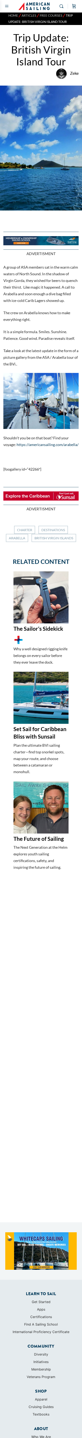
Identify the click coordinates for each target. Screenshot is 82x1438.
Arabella (17, 538)
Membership (41, 1369)
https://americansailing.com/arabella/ (48, 444)
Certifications (41, 1317)
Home (13, 15)
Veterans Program (41, 1377)
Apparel (41, 1399)
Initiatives (41, 1362)
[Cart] (74, 6)
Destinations (53, 530)
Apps (41, 1309)
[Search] (62, 6)
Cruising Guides (41, 1407)
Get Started (41, 1302)
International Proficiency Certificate (41, 1332)
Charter (24, 530)
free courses (51, 15)
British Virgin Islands (53, 538)
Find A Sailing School (41, 1324)
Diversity (41, 1354)
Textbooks (41, 1414)
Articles (29, 15)
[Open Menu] (6, 6)
